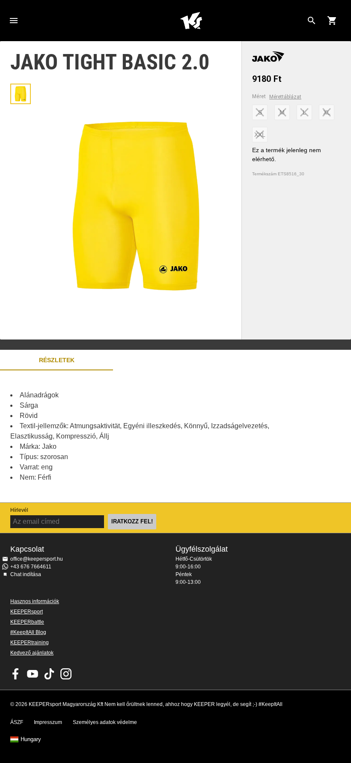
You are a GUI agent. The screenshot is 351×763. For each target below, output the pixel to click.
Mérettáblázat (285, 97)
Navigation (13, 20)
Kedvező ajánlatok (32, 653)
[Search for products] (311, 20)
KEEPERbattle (27, 622)
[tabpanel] (150, 436)
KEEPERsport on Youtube (32, 673)
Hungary (31, 739)
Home (191, 20)
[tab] (20, 94)
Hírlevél (19, 510)
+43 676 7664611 (30, 567)
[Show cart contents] (332, 20)
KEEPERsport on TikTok (49, 673)
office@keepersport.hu (36, 559)
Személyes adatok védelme (105, 722)
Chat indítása (25, 574)
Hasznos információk (34, 601)
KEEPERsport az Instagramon (65, 673)
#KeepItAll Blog (28, 632)
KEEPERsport (26, 612)
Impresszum (48, 722)
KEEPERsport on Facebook (15, 673)
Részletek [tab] (56, 360)
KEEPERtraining (29, 643)
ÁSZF (16, 722)
